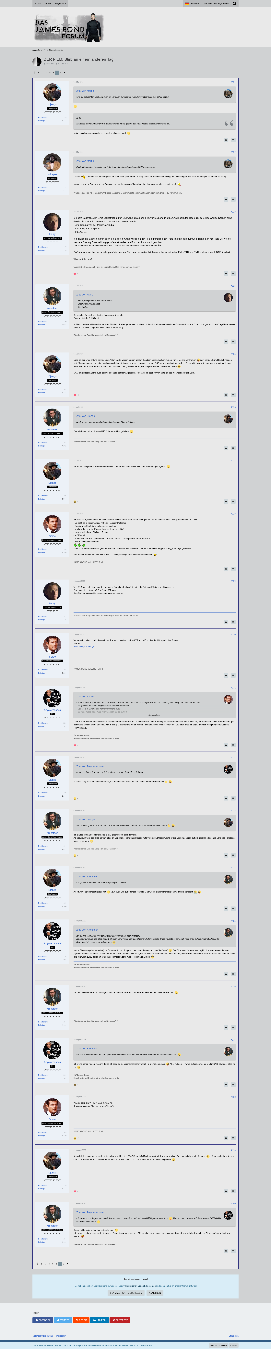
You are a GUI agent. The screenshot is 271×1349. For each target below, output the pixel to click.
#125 (233, 354)
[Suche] (235, 3)
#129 (233, 581)
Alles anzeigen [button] (154, 715)
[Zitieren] (233, 140)
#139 (233, 1150)
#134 (233, 867)
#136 (233, 986)
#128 (233, 514)
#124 (233, 286)
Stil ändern (234, 1336)
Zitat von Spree (85, 696)
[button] (192, 3)
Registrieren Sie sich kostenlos (140, 1286)
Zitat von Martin (85, 90)
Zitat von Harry (84, 294)
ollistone (50, 63)
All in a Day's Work (82, 646)
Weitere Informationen (218, 1345)
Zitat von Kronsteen (87, 876)
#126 (233, 407)
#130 (233, 634)
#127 (233, 460)
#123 (233, 212)
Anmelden (155, 1293)
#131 (233, 687)
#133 (233, 810)
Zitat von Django (85, 416)
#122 (233, 152)
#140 (233, 1203)
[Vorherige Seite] (34, 73)
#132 (233, 757)
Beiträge (41, 121)
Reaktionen (42, 118)
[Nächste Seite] (64, 73)
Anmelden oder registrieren (216, 3)
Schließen (233, 1345)
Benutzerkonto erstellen (126, 1293)
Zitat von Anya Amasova (90, 766)
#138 (233, 1097)
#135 (233, 921)
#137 (233, 1040)
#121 (233, 82)
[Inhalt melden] (226, 140)
